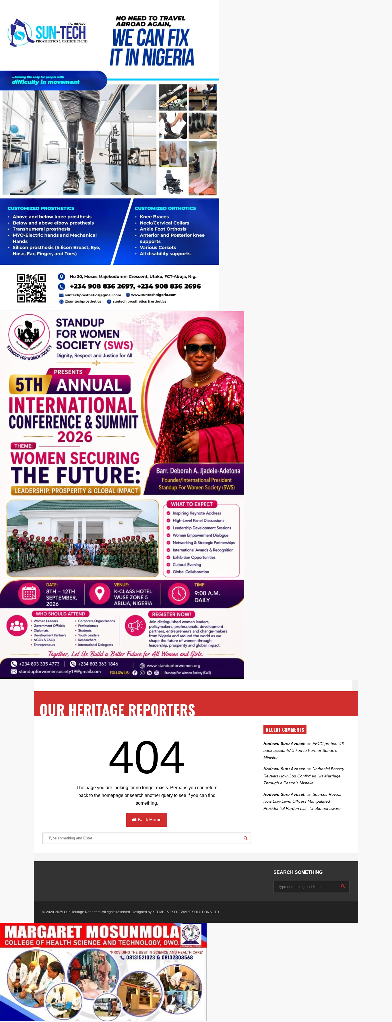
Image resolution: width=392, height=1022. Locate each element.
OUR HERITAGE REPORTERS (117, 709)
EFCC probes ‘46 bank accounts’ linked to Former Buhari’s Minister (303, 750)
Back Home (149, 819)
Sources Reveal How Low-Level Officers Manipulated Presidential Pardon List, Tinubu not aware (302, 801)
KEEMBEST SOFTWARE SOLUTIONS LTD (185, 912)
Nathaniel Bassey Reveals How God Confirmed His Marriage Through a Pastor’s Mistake (303, 775)
